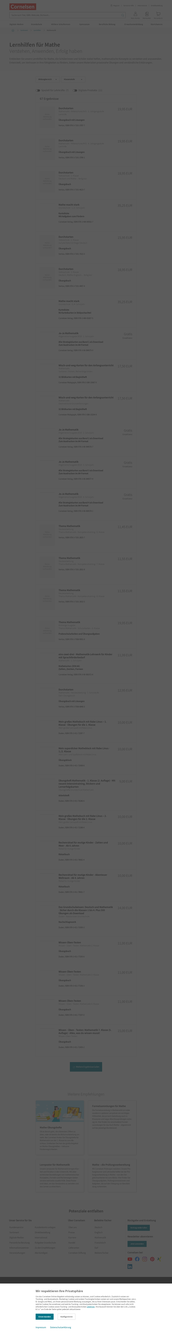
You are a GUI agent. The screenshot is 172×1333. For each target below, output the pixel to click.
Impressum (41, 1327)
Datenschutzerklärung (60, 1327)
